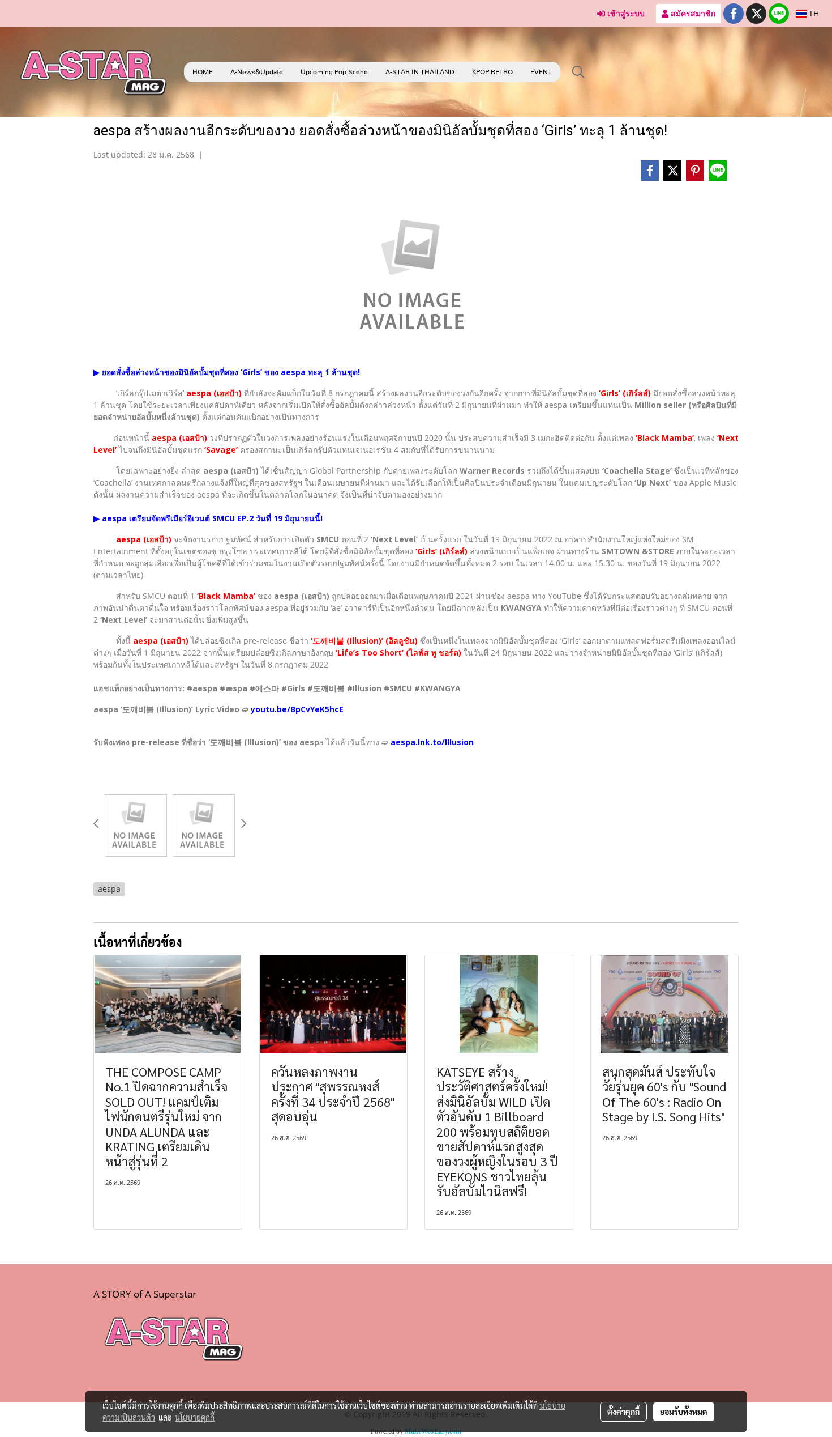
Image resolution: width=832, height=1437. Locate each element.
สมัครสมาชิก (691, 13)
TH (813, 13)
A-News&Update (256, 72)
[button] (578, 72)
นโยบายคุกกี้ (195, 1417)
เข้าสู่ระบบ (625, 13)
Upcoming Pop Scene (334, 72)
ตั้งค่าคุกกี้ (623, 1411)
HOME (202, 72)
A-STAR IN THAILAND (419, 72)
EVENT (541, 72)
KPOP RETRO (492, 72)
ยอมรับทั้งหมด (683, 1411)
